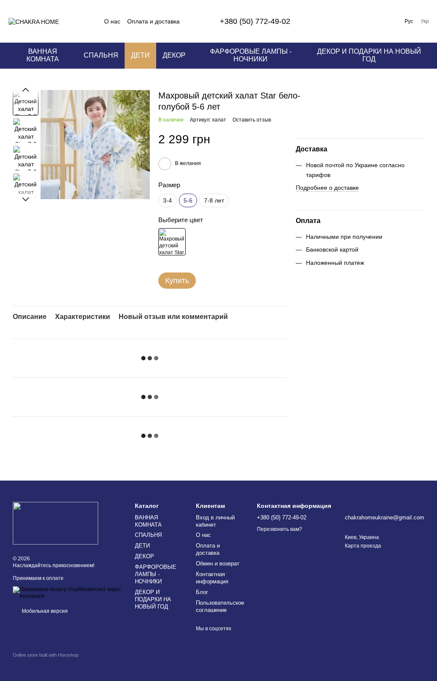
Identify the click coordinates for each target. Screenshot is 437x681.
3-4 (167, 200)
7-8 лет (214, 200)
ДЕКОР (174, 55)
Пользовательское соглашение (220, 606)
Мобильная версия (44, 611)
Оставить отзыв (252, 120)
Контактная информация (212, 578)
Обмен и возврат (217, 563)
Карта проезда (363, 546)
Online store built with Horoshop (46, 655)
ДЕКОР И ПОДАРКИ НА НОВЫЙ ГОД (369, 55)
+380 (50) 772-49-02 (255, 21)
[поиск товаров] (322, 21)
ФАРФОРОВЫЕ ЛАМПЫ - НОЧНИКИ (250, 55)
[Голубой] (172, 241)
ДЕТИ (140, 55)
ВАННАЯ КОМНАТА (42, 55)
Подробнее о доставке (327, 187)
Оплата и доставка (153, 21)
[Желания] (367, 21)
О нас (112, 21)
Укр (425, 21)
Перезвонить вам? (279, 529)
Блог (202, 592)
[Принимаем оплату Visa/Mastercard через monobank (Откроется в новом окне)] (67, 593)
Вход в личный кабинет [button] (215, 521)
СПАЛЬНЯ (101, 55)
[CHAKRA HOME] (55, 523)
